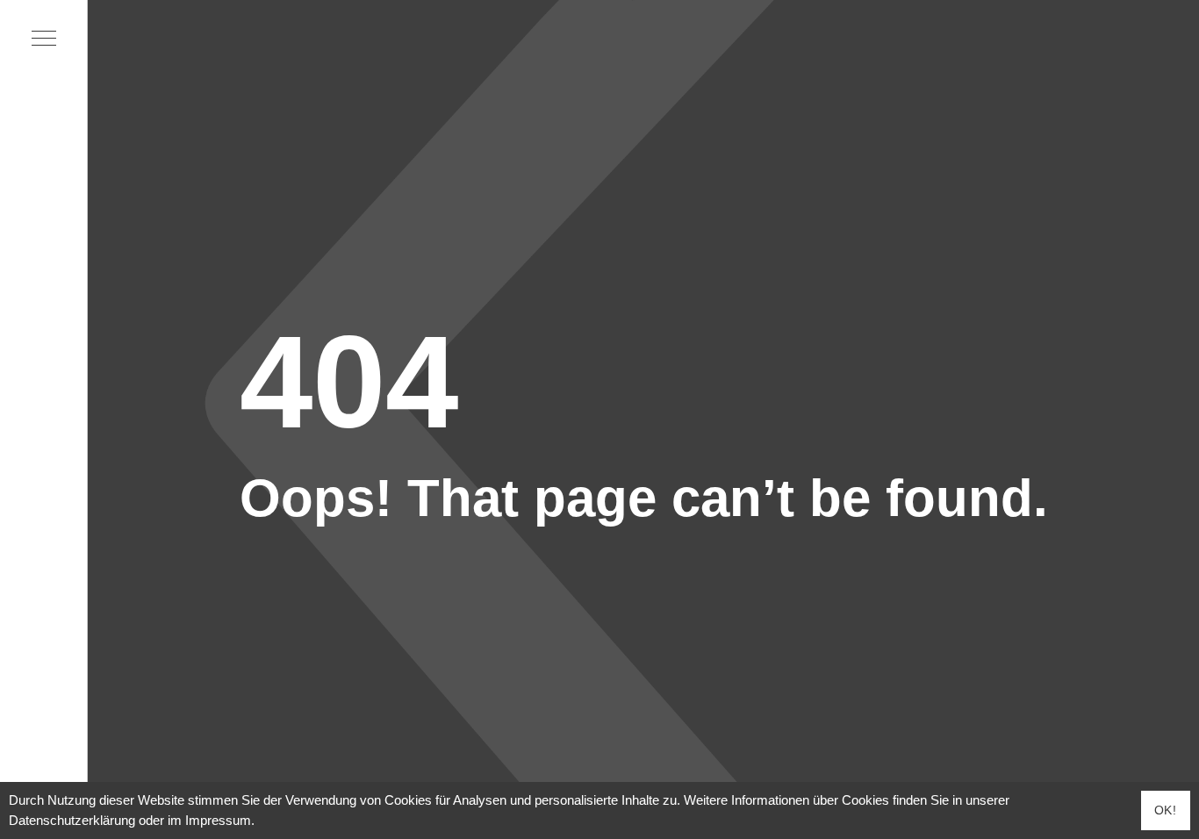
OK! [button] (1165, 810)
